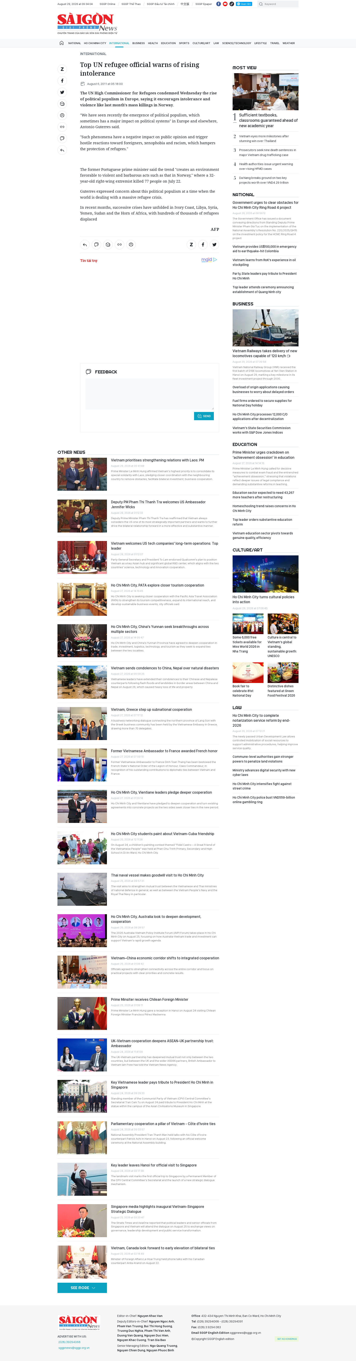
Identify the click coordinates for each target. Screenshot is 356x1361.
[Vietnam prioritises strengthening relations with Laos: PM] (82, 474)
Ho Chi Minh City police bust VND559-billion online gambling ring (264, 799)
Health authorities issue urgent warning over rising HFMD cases (266, 166)
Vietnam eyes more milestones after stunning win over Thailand (264, 138)
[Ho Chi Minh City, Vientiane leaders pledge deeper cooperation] (82, 806)
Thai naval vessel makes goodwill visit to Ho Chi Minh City (157, 875)
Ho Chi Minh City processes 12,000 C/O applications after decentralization (260, 416)
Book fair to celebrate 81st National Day (243, 690)
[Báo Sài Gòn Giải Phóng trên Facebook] (218, 3)
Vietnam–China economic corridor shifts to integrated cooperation (165, 958)
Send (207, 416)
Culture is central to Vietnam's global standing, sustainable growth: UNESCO (282, 646)
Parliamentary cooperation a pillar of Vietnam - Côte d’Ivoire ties (163, 1124)
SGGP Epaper (204, 4)
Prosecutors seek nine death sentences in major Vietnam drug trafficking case (267, 152)
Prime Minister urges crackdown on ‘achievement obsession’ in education (263, 454)
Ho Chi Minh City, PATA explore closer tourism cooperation (157, 585)
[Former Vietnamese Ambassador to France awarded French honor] (82, 765)
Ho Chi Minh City (95, 43)
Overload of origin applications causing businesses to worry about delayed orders (263, 389)
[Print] (62, 115)
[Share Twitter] (62, 92)
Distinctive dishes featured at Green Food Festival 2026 (281, 690)
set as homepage (287, 1339)
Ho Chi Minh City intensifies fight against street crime (262, 786)
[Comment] (62, 138)
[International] (62, 150)
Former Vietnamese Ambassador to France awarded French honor (164, 751)
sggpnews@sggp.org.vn (74, 1348)
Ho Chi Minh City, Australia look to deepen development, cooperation (156, 919)
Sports (184, 43)
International (119, 43)
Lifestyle (260, 43)
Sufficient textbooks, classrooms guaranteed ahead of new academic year (268, 120)
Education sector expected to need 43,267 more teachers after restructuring (263, 495)
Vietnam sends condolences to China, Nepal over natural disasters (165, 668)
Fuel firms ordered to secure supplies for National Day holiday (262, 403)
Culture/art (201, 43)
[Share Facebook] (62, 81)
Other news (71, 452)
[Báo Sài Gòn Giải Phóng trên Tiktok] (231, 3)
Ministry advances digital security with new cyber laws (264, 772)
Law (216, 43)
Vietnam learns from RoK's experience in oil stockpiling (264, 262)
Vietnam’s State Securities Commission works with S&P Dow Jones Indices (261, 430)
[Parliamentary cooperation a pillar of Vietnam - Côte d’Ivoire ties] (82, 1137)
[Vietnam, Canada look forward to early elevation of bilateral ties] (82, 1262)
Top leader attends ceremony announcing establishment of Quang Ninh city (263, 289)
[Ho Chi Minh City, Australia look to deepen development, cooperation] (82, 930)
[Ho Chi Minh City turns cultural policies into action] (266, 574)
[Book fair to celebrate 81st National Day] (248, 672)
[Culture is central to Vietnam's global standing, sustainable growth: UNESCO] (283, 624)
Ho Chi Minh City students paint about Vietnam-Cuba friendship (162, 834)
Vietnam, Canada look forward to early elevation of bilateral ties (163, 1248)
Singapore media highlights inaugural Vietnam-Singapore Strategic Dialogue (157, 1209)
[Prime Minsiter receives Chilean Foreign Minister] (82, 1013)
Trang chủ (61, 43)
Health (153, 43)
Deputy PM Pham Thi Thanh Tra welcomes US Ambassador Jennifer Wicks (158, 504)
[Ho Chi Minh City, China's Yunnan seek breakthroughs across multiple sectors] (82, 640)
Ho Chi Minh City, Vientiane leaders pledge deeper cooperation (161, 792)
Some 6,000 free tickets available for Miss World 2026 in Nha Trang (247, 644)
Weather (289, 43)
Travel (274, 43)
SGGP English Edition (87, 23)
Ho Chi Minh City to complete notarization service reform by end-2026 (261, 720)
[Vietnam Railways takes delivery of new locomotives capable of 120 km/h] (266, 327)
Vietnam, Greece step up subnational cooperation (151, 709)
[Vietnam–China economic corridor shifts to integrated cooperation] (82, 972)
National (74, 43)
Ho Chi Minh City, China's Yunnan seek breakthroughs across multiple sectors (160, 629)
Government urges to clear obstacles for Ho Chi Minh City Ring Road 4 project (266, 205)
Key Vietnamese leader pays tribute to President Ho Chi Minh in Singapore (162, 1084)
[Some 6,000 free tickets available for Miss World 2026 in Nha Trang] (248, 624)
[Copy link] (62, 127)
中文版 (185, 4)
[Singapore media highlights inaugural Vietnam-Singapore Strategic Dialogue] (82, 1220)
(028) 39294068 (70, 1342)
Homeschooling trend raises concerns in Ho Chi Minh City (264, 508)
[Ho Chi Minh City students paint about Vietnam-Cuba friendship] (82, 847)
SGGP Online (107, 4)
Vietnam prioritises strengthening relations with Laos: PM (157, 460)
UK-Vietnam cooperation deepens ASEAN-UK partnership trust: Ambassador (162, 1043)
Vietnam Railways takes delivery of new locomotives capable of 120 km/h (265, 353)
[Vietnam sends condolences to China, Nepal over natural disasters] (82, 682)
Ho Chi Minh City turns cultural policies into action (263, 599)
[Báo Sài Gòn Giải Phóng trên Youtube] (225, 3)
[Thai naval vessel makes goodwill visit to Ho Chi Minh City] (82, 889)
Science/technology (236, 43)
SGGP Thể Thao (131, 4)
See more (80, 1287)
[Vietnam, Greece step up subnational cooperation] (82, 723)
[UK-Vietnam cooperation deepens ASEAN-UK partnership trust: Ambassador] (82, 1054)
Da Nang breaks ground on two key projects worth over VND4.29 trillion (264, 180)
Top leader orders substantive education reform (262, 522)
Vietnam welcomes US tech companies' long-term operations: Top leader (164, 545)
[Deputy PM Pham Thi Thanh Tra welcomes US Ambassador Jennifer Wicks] (82, 516)
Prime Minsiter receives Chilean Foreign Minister (149, 999)
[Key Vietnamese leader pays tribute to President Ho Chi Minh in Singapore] (82, 1096)
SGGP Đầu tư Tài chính (160, 4)
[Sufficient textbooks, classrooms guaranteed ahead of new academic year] (266, 91)
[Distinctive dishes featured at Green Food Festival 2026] (283, 672)
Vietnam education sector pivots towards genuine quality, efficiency (263, 535)
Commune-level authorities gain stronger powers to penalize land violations (263, 759)
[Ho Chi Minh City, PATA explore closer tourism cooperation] (82, 599)
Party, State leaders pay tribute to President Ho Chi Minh (265, 276)
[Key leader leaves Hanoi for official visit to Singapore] (82, 1179)
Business (138, 43)
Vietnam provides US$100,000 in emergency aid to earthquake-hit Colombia (264, 249)
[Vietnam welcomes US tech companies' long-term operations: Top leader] (82, 557)
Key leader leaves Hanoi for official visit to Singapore (154, 1165)
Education (168, 43)
